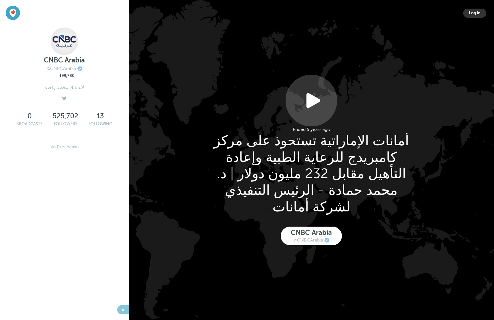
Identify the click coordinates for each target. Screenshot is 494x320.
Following (100, 124)
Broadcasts (29, 124)
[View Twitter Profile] (64, 97)
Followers (65, 124)
